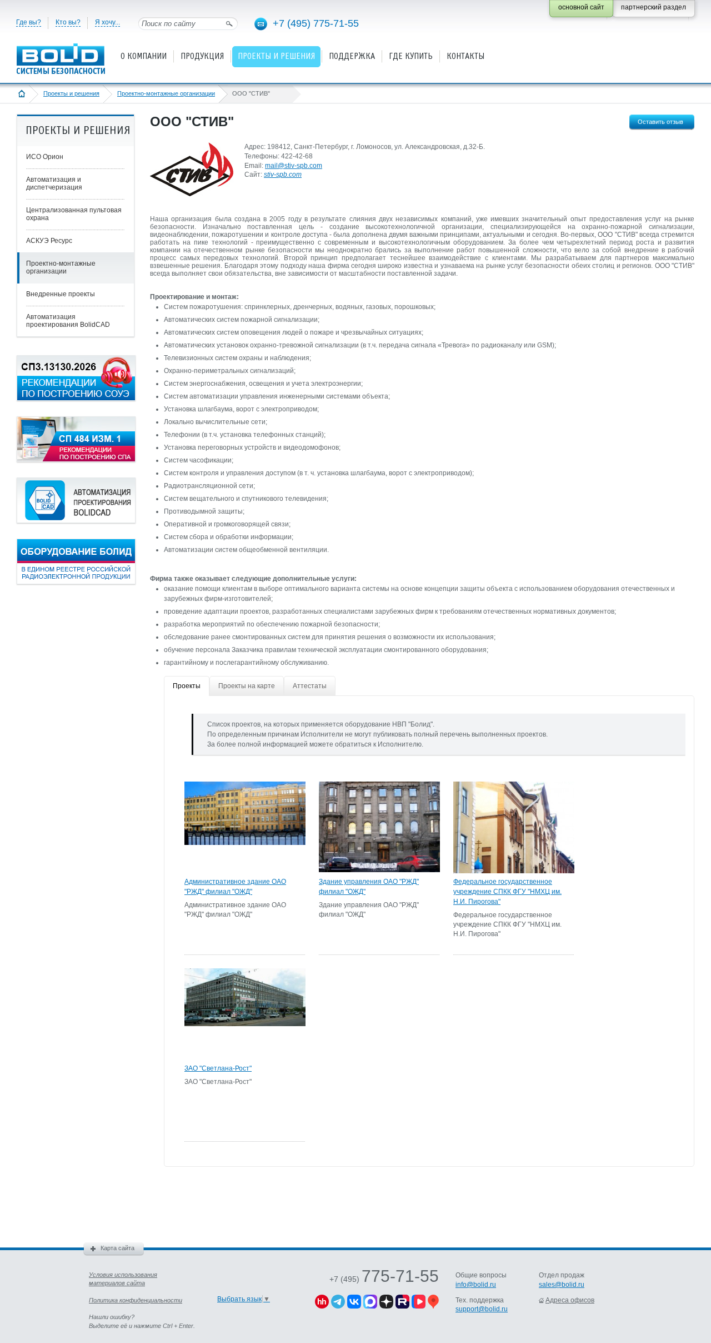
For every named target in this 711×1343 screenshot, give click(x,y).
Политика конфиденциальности (135, 1300)
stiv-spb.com (283, 174)
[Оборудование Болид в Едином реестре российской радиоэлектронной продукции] (76, 582)
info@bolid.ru (475, 1285)
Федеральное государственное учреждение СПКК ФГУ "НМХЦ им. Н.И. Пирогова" (507, 892)
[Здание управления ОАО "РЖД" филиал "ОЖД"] (379, 870)
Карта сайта (117, 1248)
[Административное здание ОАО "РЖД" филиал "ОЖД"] (245, 843)
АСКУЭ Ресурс (49, 241)
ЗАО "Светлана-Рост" (218, 1068)
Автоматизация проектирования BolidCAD (68, 321)
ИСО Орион (44, 157)
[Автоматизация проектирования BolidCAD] (76, 521)
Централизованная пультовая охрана (74, 214)
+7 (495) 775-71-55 (316, 23)
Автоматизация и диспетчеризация (54, 183)
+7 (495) (384, 1279)
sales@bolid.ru (561, 1285)
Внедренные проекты (60, 294)
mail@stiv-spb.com (293, 166)
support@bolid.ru (481, 1309)
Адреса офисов (569, 1300)
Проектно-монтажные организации (166, 93)
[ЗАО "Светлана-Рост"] (245, 1024)
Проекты (187, 686)
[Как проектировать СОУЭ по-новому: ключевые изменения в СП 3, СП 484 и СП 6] (76, 398)
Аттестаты (310, 686)
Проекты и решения (71, 93)
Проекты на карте (246, 686)
